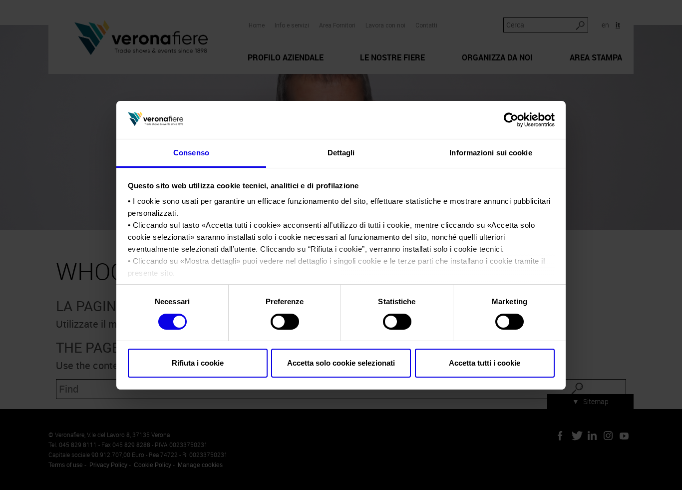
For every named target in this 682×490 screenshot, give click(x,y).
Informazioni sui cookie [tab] (490, 152)
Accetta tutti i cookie (484, 363)
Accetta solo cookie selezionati (341, 363)
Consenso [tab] (191, 152)
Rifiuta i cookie (198, 363)
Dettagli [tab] (341, 152)
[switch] (285, 322)
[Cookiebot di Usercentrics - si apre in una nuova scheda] (511, 119)
